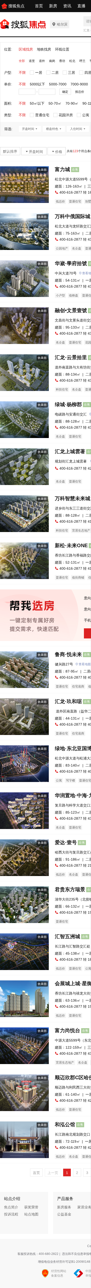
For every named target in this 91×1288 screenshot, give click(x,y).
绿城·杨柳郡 (68, 404)
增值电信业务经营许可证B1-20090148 (64, 1261)
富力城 (62, 169)
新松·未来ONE (71, 545)
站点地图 (31, 1214)
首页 (39, 6)
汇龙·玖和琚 (68, 701)
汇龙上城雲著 (70, 451)
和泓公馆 (65, 1124)
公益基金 (64, 1214)
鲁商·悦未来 (68, 654)
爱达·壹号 (66, 842)
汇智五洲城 (67, 936)
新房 (53, 6)
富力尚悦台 (67, 1030)
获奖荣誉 (31, 1207)
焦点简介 (11, 1207)
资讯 (67, 6)
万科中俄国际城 (72, 216)
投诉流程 (11, 1214)
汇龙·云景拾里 (71, 357)
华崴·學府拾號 (71, 263)
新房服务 (64, 1207)
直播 (81, 6)
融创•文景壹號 (71, 310)
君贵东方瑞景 (70, 889)
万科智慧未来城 (72, 498)
